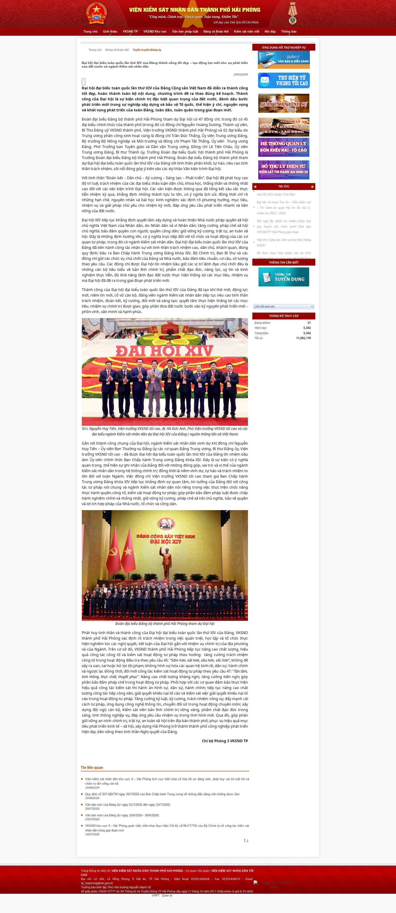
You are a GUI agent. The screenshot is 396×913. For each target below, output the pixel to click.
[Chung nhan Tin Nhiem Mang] (274, 884)
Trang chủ (95, 50)
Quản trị (167, 895)
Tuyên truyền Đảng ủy (147, 50)
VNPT (156, 895)
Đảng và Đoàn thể (117, 50)
